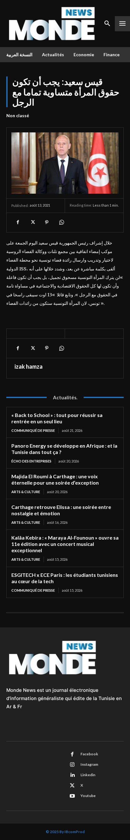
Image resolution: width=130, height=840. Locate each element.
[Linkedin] (72, 775)
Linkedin (87, 774)
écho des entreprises (31, 461)
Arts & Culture (25, 492)
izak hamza (29, 366)
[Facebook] (17, 222)
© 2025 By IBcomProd (65, 831)
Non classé (17, 115)
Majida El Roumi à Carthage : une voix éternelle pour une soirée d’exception (56, 479)
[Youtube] (72, 796)
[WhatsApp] (61, 222)
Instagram (89, 764)
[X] (32, 222)
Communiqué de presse (33, 430)
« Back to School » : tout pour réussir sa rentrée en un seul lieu (57, 418)
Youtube (88, 795)
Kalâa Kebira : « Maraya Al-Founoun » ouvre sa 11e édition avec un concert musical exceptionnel (65, 544)
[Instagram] (72, 765)
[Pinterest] (46, 222)
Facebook (89, 754)
